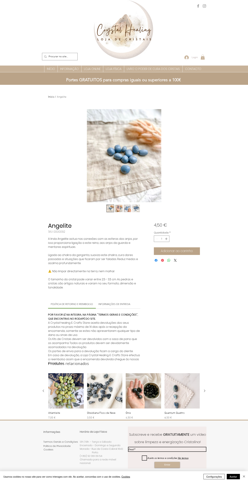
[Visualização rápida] (66, 391)
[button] (203, 57)
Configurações (214, 476)
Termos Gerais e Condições (60, 441)
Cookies (125, 476)
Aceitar (233, 476)
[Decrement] (156, 239)
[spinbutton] (161, 239)
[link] (72, 304)
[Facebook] (198, 6)
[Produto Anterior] (43, 391)
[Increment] (166, 239)
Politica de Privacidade (57, 446)
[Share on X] (175, 260)
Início (51, 97)
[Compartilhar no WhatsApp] (169, 260)
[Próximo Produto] (205, 391)
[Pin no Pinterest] (162, 260)
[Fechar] (244, 476)
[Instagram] (204, 6)
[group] (124, 396)
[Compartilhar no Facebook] (156, 260)
